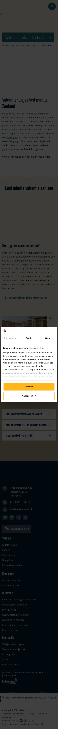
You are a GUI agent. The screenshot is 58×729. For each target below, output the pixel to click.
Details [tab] (29, 338)
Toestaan (29, 386)
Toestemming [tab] (10, 338)
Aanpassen (27, 396)
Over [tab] (47, 338)
